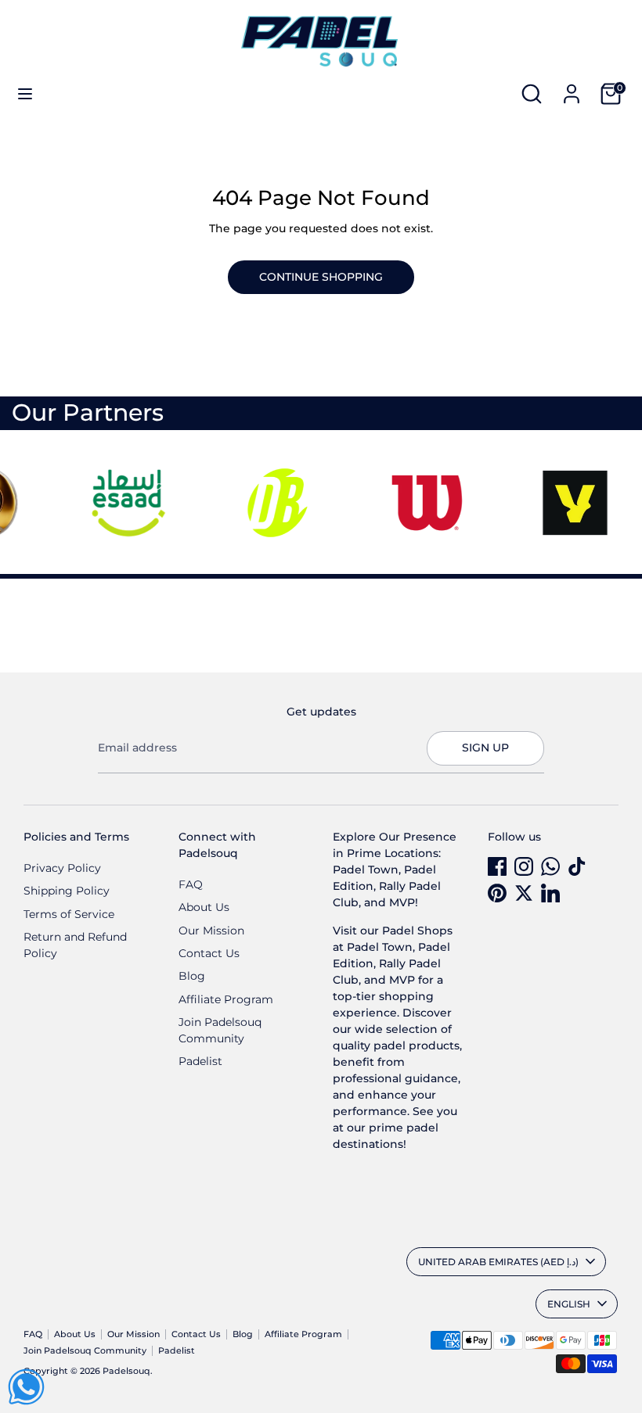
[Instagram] (523, 866)
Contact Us (209, 953)
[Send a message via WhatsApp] (26, 1386)
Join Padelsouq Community (84, 1351)
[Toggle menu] (25, 93)
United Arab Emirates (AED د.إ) (498, 1262)
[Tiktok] (577, 866)
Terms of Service (68, 914)
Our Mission (211, 930)
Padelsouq (126, 1371)
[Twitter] (523, 893)
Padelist (200, 1061)
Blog (192, 976)
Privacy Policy (62, 868)
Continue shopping (321, 277)
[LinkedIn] (550, 893)
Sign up (485, 748)
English (568, 1304)
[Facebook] (497, 866)
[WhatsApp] (550, 866)
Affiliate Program (226, 999)
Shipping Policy (66, 891)
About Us (204, 907)
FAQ (191, 884)
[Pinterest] (497, 893)
